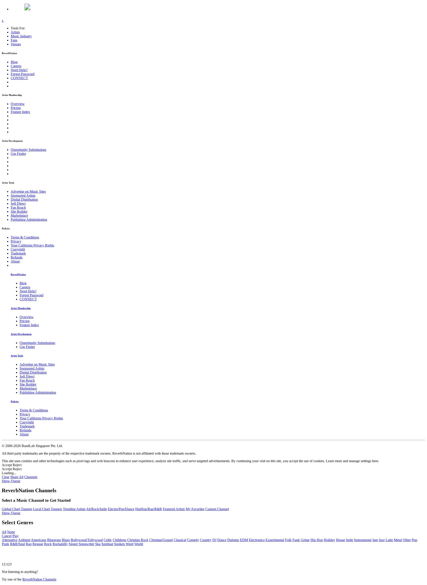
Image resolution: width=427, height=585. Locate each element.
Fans (14, 40)
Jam (375, 540)
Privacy (16, 241)
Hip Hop (316, 540)
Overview (18, 104)
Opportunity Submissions (28, 150)
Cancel (7, 536)
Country (205, 540)
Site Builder (19, 211)
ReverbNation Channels (39, 579)
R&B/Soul (17, 544)
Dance (221, 540)
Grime (305, 540)
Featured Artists (174, 509)
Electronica (257, 540)
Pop (414, 540)
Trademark (18, 253)
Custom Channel (217, 509)
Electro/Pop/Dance (121, 509)
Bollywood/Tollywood (87, 540)
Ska (98, 544)
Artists (15, 32)
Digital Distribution (24, 199)
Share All (16, 477)
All (4, 532)
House (340, 540)
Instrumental (362, 540)
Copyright (18, 249)
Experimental (275, 540)
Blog (14, 62)
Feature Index (20, 112)
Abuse (15, 261)
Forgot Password (22, 74)
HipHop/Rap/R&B (148, 509)
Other (407, 540)
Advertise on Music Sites (28, 191)
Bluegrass (54, 540)
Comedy (193, 540)
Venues (16, 44)
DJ (214, 540)
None (11, 532)
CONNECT (19, 78)
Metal (398, 540)
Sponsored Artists (23, 195)
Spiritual (107, 544)
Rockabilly (60, 544)
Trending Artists (74, 509)
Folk (288, 540)
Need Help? (19, 70)
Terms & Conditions (25, 237)
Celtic (108, 540)
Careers (16, 66)
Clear (5, 477)
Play (15, 536)
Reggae (37, 544)
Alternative (9, 540)
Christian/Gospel (161, 540)
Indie (349, 540)
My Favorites (195, 509)
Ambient (24, 540)
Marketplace (19, 215)
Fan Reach (18, 207)
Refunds (16, 257)
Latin (389, 540)
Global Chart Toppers (17, 509)
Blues (66, 540)
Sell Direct (18, 203)
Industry (21, 36)
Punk (5, 544)
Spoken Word (123, 544)
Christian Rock (137, 540)
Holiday (329, 540)
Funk (296, 540)
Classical (180, 540)
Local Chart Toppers (47, 509)
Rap (29, 544)
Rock (48, 544)
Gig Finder (18, 154)
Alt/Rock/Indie (96, 509)
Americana (38, 540)
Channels (30, 477)
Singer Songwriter (81, 544)
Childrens (119, 540)
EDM (244, 540)
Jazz (382, 540)
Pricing (16, 108)
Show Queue (11, 481)
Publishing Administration (29, 219)
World (138, 544)
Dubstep (233, 540)
